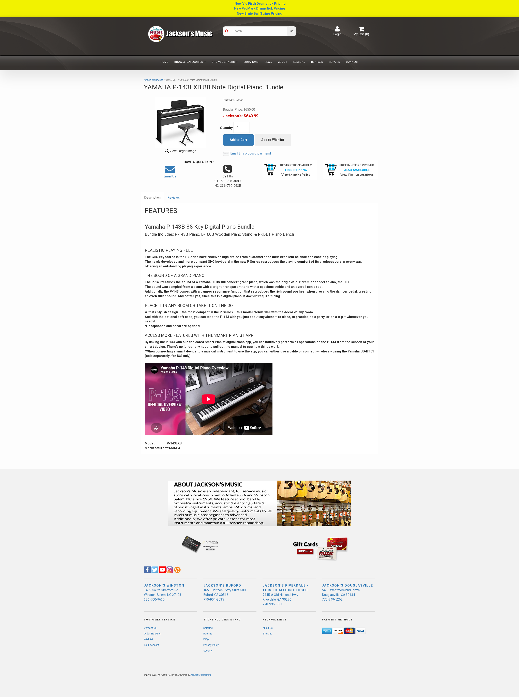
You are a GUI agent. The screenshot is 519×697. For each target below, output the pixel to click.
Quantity (226, 128)
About (282, 62)
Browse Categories (189, 62)
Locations (251, 62)
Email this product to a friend (250, 153)
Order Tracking (152, 633)
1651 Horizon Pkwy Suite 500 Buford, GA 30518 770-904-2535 (224, 594)
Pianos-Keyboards (153, 80)
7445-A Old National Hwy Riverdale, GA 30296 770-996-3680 (280, 599)
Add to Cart (238, 140)
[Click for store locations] (350, 169)
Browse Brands (224, 62)
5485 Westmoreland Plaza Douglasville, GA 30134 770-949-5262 (341, 594)
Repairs (334, 62)
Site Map (267, 633)
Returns (207, 633)
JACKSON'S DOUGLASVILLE (347, 585)
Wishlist (148, 639)
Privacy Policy (211, 645)
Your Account (151, 645)
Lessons (299, 62)
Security (207, 650)
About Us (268, 628)
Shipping (208, 628)
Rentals (317, 62)
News (268, 62)
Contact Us (150, 628)
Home (164, 62)
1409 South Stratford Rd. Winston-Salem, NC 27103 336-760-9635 (162, 594)
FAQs (206, 639)
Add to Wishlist (272, 140)
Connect (352, 62)
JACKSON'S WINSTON (164, 585)
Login (337, 34)
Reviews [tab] (173, 197)
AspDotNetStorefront (201, 675)
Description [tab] (152, 197)
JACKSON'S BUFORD (222, 585)
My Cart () (361, 34)
